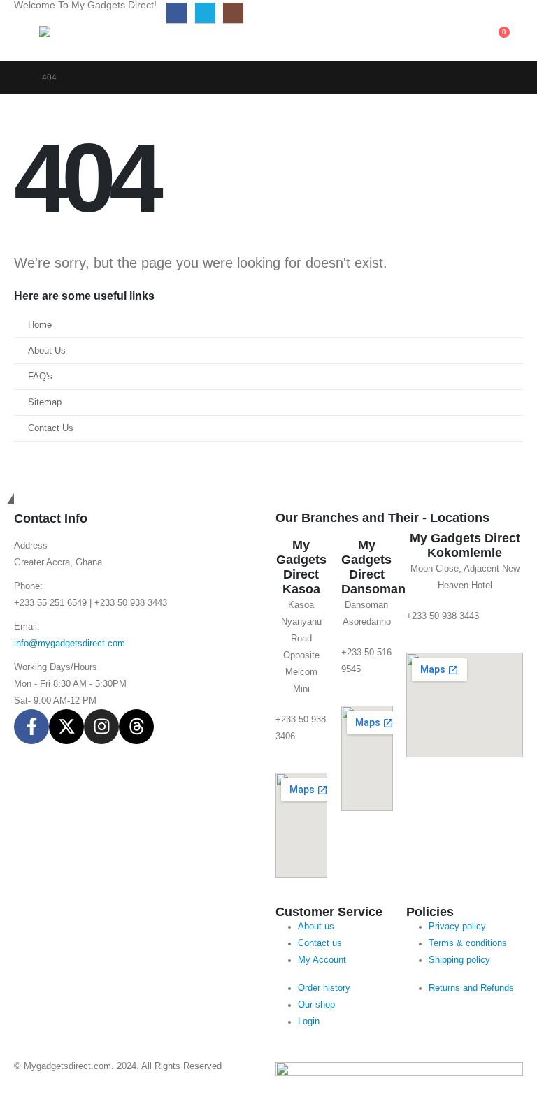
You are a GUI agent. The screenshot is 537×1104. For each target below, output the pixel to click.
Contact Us (50, 428)
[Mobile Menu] (26, 43)
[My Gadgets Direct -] (78, 42)
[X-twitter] (66, 726)
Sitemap (45, 402)
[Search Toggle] (392, 39)
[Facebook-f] (31, 726)
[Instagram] (233, 13)
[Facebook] (176, 13)
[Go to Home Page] (18, 77)
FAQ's (40, 377)
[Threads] (136, 726)
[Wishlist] (463, 39)
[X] (205, 13)
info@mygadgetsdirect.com (69, 643)
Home (40, 325)
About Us (47, 351)
